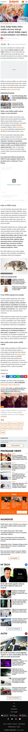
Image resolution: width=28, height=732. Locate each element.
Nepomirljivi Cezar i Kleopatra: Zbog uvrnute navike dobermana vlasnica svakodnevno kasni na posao (14, 546)
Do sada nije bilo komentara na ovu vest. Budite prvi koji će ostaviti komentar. (14, 441)
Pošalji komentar (15, 445)
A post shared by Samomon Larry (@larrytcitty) (14, 200)
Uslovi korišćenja (21, 724)
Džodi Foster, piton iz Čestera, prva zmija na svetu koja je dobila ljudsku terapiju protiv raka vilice (14, 525)
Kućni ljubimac (14, 424)
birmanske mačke (20, 354)
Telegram (16, 385)
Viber (10, 385)
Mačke (21, 424)
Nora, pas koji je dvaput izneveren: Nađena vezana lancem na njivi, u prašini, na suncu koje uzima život (13, 552)
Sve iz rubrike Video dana (9, 512)
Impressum (14, 724)
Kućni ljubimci (4, 424)
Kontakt (18, 726)
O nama (4, 724)
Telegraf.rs (4, 1)
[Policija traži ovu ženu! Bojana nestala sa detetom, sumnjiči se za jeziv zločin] (6, 289)
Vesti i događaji (4, 23)
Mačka (3, 428)
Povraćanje (15, 428)
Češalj (2, 432)
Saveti (10, 23)
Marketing (9, 724)
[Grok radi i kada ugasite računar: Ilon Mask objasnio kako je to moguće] (14, 574)
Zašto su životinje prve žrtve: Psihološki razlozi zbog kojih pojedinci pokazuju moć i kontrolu (13, 539)
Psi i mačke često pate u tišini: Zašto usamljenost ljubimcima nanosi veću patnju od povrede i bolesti (14, 532)
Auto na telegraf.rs (14, 698)
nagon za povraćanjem (13, 89)
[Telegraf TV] (19, 719)
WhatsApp (4, 385)
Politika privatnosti (12, 726)
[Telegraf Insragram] (16, 719)
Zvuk (20, 428)
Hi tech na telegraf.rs (14, 629)
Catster (21, 131)
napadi (8, 428)
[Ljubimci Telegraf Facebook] (8, 719)
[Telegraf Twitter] (12, 719)
